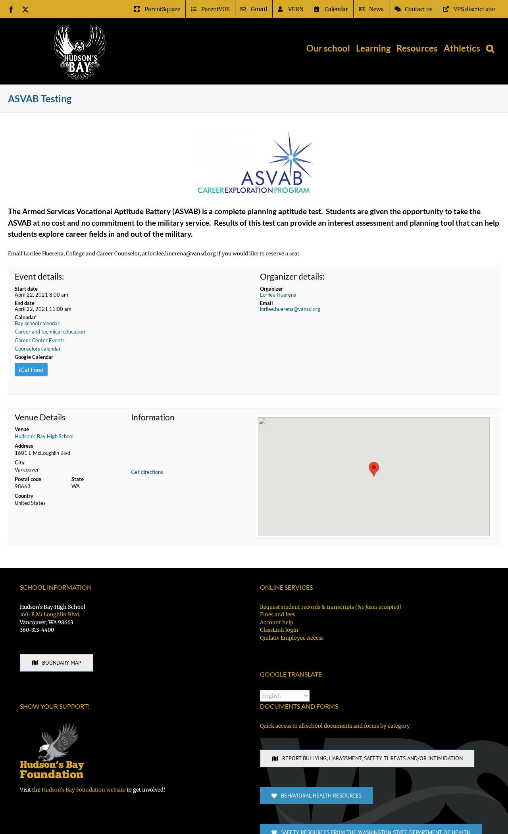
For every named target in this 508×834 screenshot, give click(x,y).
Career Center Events (40, 340)
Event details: (39, 276)
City (20, 462)
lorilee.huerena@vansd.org (290, 309)
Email (266, 303)
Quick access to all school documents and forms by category (335, 726)
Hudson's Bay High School (44, 436)
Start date (26, 289)
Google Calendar (34, 357)
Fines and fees (277, 614)
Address (24, 446)
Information (153, 417)
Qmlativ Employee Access (291, 638)
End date (25, 303)
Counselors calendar (38, 348)
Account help (276, 622)
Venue (22, 429)
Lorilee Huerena (278, 294)
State (77, 479)
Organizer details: (292, 276)
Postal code (28, 479)
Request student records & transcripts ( (330, 607)
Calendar (25, 317)
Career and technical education (50, 331)
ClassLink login (279, 630)
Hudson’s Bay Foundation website (83, 789)
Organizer (271, 289)
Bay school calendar (37, 323)
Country (24, 496)
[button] (490, 48)
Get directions (147, 472)
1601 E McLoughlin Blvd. (50, 614)
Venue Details (40, 417)
